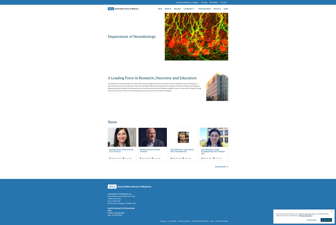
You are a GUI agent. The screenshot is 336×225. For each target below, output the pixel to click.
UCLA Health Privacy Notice (200, 221)
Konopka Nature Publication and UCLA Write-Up (121, 150)
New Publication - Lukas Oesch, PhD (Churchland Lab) (182, 150)
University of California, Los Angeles (187, 2)
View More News (220, 167)
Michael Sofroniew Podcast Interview (150, 150)
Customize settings (311, 220)
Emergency (163, 221)
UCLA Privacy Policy (184, 221)
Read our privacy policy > (306, 215)
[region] (304, 216)
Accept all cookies (326, 220)
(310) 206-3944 (119, 213)
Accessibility (172, 221)
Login (212, 221)
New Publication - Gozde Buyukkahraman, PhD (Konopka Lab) (213, 151)
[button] (214, 2)
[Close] (332, 211)
